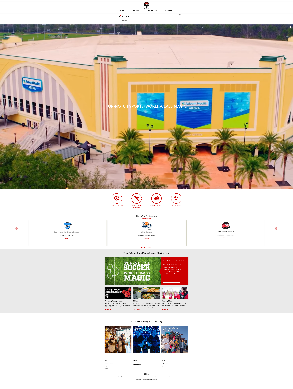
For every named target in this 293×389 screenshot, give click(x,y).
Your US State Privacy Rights (143, 376)
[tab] (117, 201)
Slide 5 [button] (151, 247)
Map (105, 365)
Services (106, 366)
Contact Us (164, 365)
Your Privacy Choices (168, 376)
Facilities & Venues (109, 363)
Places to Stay (137, 364)
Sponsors (106, 368)
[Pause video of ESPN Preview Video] (290, 27)
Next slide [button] (276, 230)
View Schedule (171, 281)
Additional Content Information (124, 376)
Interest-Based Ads (177, 376)
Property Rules (165, 363)
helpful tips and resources (135, 19)
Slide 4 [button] (149, 247)
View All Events (146, 218)
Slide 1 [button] (142, 247)
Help (163, 360)
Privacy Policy (133, 376)
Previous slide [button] (17, 230)
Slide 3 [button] (146, 247)
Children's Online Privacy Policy (156, 376)
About (106, 360)
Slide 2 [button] (144, 247)
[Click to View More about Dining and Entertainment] (174, 339)
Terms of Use (113, 376)
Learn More (108, 309)
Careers (163, 366)
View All (67, 238)
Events (135, 360)
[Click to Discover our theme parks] (146, 339)
